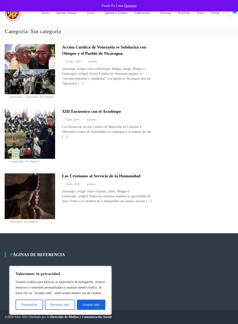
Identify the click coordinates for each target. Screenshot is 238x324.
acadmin (92, 61)
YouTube (184, 13)
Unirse (215, 13)
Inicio (45, 13)
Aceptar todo (91, 304)
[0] (229, 13)
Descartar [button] (130, 5)
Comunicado (31, 96)
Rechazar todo (60, 304)
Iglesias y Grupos (116, 13)
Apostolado (15, 96)
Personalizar (29, 304)
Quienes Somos (66, 13)
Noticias (165, 13)
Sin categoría (47, 96)
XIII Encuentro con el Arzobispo (91, 111)
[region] (60, 290)
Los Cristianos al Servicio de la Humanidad (101, 176)
